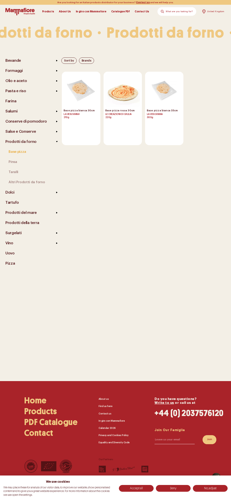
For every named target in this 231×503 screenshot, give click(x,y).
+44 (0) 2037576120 (189, 413)
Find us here (105, 406)
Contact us (143, 2)
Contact (38, 433)
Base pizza (17, 151)
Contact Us (142, 11)
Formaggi (14, 71)
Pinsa (13, 162)
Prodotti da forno (21, 142)
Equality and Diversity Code (114, 442)
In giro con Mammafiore (91, 11)
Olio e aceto (16, 81)
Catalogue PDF (120, 11)
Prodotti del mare (21, 213)
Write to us (164, 403)
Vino (9, 243)
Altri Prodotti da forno (27, 182)
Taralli (13, 172)
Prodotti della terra (22, 223)
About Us (65, 11)
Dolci (9, 192)
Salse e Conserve (20, 131)
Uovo (10, 253)
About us (104, 399)
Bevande (13, 60)
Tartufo (12, 202)
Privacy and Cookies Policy (113, 435)
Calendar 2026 (107, 428)
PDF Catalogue (51, 422)
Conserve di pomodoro (26, 121)
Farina (10, 101)
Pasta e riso (15, 91)
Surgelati (13, 233)
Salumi (11, 111)
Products (48, 11)
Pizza (10, 263)
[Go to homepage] (20, 11)
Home (35, 400)
